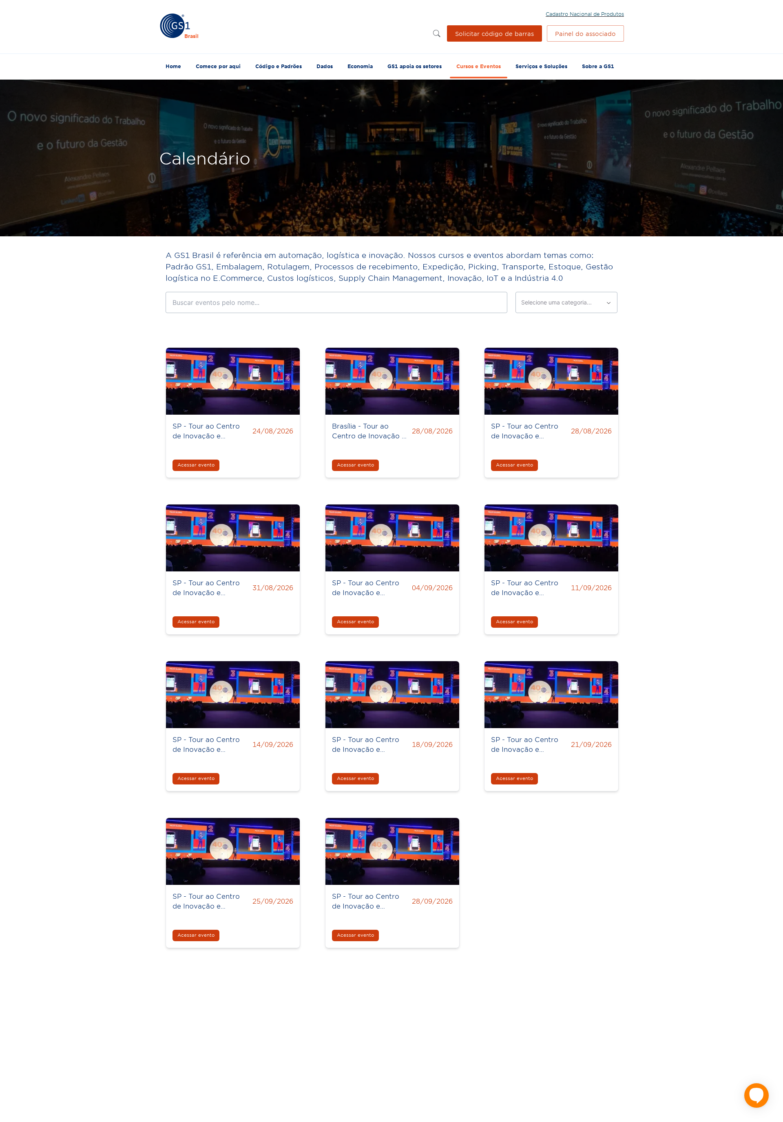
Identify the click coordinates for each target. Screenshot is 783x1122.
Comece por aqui (218, 66)
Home (173, 66)
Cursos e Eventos (478, 66)
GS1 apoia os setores (414, 66)
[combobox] (566, 302)
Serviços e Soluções (541, 66)
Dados (324, 66)
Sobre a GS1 (598, 66)
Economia (360, 66)
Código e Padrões (278, 66)
